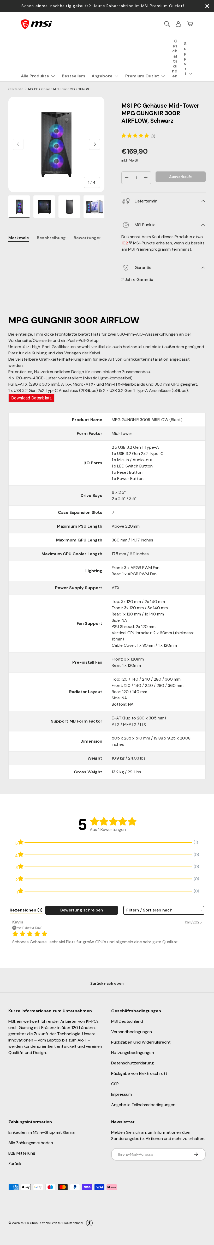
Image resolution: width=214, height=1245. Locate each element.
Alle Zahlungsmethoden (30, 1142)
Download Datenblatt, (31, 398)
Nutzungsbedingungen (132, 1052)
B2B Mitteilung (21, 1153)
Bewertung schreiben (81, 910)
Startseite (15, 89)
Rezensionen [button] (26, 910)
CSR (115, 1084)
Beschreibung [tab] (51, 238)
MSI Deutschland (127, 1021)
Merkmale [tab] (18, 238)
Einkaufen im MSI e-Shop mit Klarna (41, 1132)
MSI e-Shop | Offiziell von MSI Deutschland (52, 1223)
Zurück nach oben (107, 983)
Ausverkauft (180, 176)
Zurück (14, 1163)
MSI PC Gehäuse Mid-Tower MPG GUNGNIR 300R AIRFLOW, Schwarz (59, 89)
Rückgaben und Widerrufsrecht (141, 1042)
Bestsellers (73, 76)
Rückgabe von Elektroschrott (139, 1073)
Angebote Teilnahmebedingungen (143, 1104)
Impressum (121, 1094)
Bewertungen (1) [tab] (91, 238)
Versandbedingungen (131, 1031)
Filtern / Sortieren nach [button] (149, 910)
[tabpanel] (56, 252)
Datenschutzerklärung (132, 1063)
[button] (190, 24)
